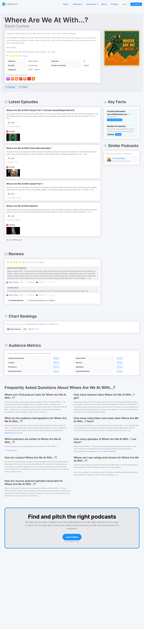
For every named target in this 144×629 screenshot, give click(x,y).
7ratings (24, 56)
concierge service (28, 469)
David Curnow (17, 26)
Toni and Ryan (118, 158)
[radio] (7, 55)
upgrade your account (127, 428)
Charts (24, 87)
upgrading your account (13, 433)
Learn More (72, 537)
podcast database (109, 451)
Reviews (11, 87)
